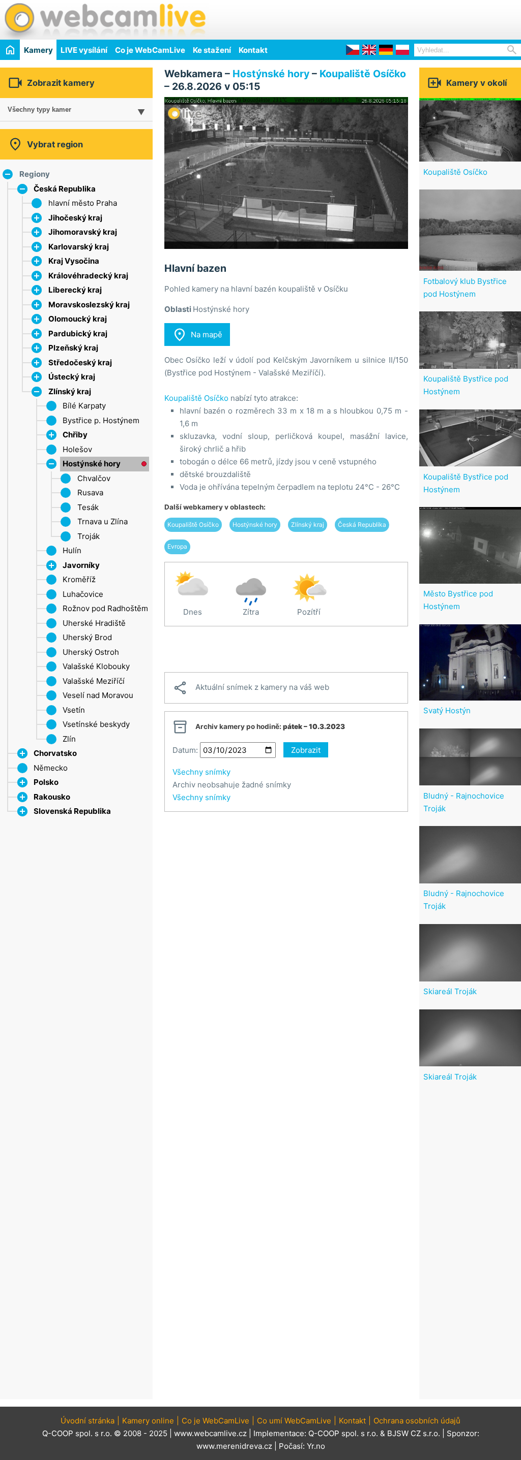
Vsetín (74, 710)
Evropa (177, 546)
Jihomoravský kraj (82, 232)
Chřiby (75, 434)
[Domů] (10, 49)
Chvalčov (93, 478)
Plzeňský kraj (73, 348)
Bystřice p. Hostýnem (101, 420)
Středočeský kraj (80, 362)
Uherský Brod (87, 637)
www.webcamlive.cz (210, 1433)
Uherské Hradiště (94, 623)
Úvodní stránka (87, 1420)
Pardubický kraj (77, 333)
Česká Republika (65, 189)
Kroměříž (79, 579)
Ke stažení (212, 50)
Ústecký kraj (71, 377)
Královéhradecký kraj (88, 275)
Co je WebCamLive (150, 50)
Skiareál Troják (450, 991)
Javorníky (81, 565)
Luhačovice (83, 594)
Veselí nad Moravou (98, 695)
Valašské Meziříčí (94, 681)
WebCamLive (104, 20)
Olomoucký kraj (77, 319)
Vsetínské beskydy (96, 724)
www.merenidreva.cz (234, 1446)
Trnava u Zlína (102, 521)
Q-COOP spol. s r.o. (343, 1433)
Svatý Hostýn (447, 710)
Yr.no (316, 1446)
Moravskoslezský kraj (89, 304)
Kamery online (148, 1420)
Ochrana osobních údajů (416, 1420)
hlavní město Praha (82, 203)
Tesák (88, 507)
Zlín (69, 739)
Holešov (77, 449)
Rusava (90, 492)
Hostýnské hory (92, 463)
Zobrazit (306, 750)
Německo (51, 768)
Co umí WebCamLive (294, 1420)
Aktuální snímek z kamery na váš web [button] (250, 687)
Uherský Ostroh (91, 652)
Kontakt (253, 50)
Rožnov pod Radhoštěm (105, 608)
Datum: (185, 750)
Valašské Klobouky (96, 666)
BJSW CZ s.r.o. (413, 1433)
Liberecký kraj (75, 290)
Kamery (38, 50)
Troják (88, 536)
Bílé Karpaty (84, 405)
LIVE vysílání (84, 50)
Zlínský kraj (69, 391)
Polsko (46, 782)
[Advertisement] (402, 18)
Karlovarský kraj (78, 246)
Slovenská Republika (72, 811)
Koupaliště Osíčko (363, 74)
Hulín (72, 550)
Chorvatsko (55, 753)
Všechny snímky (201, 772)
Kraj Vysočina (73, 261)
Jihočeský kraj (75, 218)
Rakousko (52, 797)
